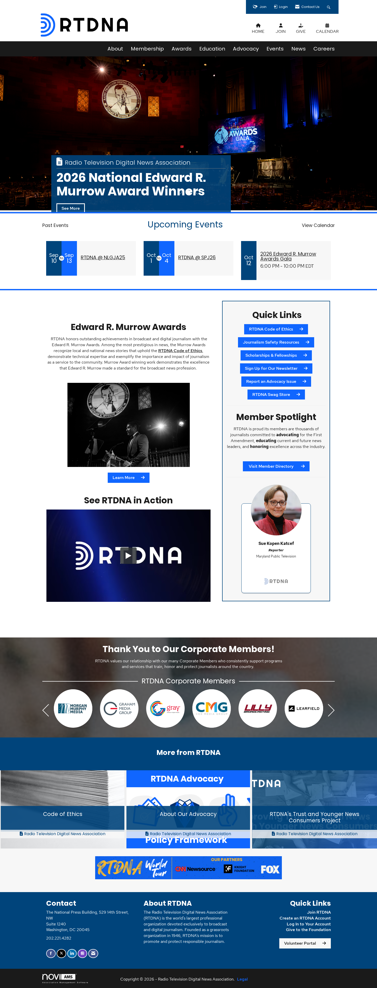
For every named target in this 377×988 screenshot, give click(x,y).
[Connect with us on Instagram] (82, 953)
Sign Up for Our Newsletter (271, 368)
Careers (324, 48)
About (115, 48)
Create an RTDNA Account (305, 918)
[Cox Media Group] (73, 708)
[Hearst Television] (211, 708)
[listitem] (188, 133)
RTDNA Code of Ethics (180, 350)
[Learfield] (165, 708)
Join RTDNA (319, 912)
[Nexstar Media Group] (257, 708)
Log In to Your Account (309, 924)
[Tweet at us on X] (61, 953)
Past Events (55, 225)
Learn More (124, 477)
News (298, 48)
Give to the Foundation (308, 929)
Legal (242, 979)
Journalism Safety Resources (271, 342)
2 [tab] (189, 192)
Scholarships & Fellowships (271, 355)
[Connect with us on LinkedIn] (72, 953)
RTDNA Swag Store (271, 394)
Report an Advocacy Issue (271, 381)
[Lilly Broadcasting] (119, 708)
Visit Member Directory (271, 466)
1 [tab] (180, 192)
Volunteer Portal (300, 943)
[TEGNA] (304, 708)
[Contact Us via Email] (93, 953)
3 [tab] (198, 192)
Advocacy (246, 48)
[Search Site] (329, 7)
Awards (182, 48)
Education (212, 48)
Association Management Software (65, 982)
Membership (147, 48)
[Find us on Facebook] (51, 953)
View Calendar (318, 225)
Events (275, 48)
